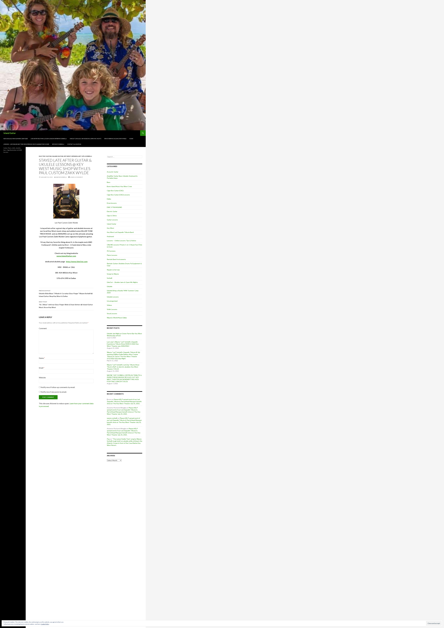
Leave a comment (76, 177)
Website (42, 377)
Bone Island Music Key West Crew (119, 186)
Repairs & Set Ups (78, 156)
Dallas (109, 199)
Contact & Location (74, 144)
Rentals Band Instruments (116, 259)
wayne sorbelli (112, 418)
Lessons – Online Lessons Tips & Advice (121, 241)
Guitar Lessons (112, 220)
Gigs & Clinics (112, 216)
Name (42, 358)
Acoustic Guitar (112, 172)
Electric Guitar (45, 156)
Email (41, 368)
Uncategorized (112, 301)
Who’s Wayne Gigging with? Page (115, 138)
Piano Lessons (112, 255)
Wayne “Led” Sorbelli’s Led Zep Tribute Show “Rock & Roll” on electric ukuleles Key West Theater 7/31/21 (123, 367)
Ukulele (109, 286)
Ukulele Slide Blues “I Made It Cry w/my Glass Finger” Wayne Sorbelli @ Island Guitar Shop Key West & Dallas (66, 293)
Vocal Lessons (112, 313)
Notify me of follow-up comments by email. (58, 387)
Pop (108, 439)
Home (131, 138)
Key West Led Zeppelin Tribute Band (120, 232)
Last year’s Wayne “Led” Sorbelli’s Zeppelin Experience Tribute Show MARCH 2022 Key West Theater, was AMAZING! (123, 344)
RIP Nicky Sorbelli (58, 144)
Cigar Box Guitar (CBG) (115, 191)
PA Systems (111, 251)
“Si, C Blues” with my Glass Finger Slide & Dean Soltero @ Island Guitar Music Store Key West (66, 304)
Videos (109, 305)
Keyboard (110, 236)
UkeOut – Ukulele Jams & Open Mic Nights (122, 282)
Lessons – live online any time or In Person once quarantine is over (26, 144)
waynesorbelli (61, 177)
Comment (43, 328)
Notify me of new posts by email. (54, 392)
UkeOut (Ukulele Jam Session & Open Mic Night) (85, 138)
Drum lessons (112, 203)
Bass (108, 182)
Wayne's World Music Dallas (117, 318)
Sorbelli (88, 156)
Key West (67, 156)
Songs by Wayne (113, 274)
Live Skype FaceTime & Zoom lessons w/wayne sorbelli (49, 138)
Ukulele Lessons (113, 297)
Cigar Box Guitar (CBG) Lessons (118, 195)
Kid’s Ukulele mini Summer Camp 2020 (15, 138)
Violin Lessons (112, 309)
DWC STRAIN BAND (114, 207)
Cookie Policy (45, 624)
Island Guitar (9, 133)
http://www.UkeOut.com (77, 261)
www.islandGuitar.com (66, 256)
